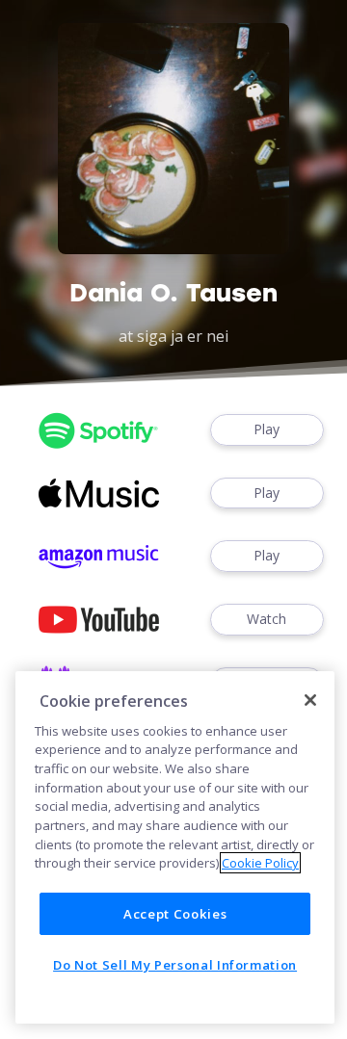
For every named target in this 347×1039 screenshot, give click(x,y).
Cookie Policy (260, 862)
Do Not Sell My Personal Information (175, 965)
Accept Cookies (175, 913)
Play (267, 429)
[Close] (310, 700)
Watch (266, 619)
